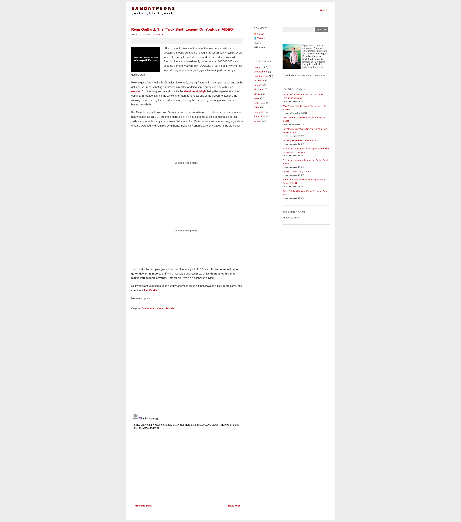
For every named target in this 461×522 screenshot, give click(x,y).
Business (258, 67)
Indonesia (259, 80)
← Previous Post (141, 505)
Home (323, 10)
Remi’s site (150, 290)
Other (256, 107)
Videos (257, 121)
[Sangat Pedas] (153, 14)
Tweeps (261, 38)
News (256, 98)
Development (260, 71)
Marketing (259, 89)
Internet (160, 308)
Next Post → (235, 505)
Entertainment (149, 308)
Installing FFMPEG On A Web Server (300, 140)
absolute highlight (195, 91)
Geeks (260, 34)
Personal (258, 112)
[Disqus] (187, 365)
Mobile (257, 94)
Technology (260, 116)
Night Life (259, 103)
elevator (135, 91)
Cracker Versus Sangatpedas (297, 171)
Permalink (171, 308)
